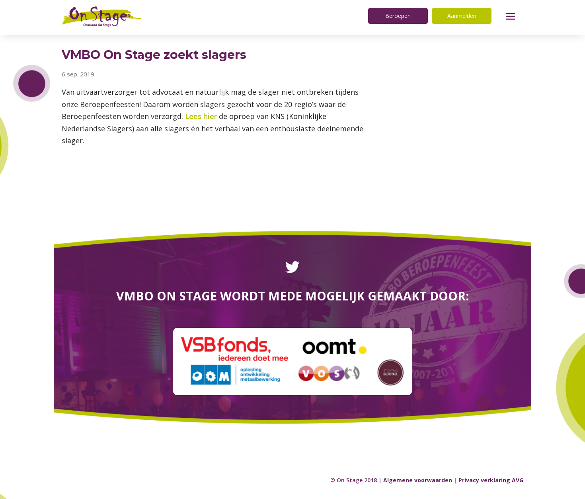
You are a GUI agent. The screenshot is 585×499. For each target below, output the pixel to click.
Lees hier (201, 116)
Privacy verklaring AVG (490, 480)
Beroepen (398, 15)
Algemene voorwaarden (417, 480)
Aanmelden (461, 15)
